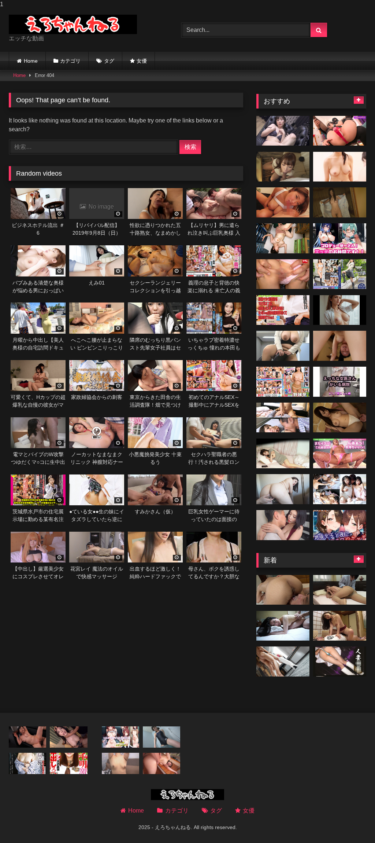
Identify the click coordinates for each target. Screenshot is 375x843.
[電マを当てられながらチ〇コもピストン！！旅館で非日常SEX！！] (339, 626)
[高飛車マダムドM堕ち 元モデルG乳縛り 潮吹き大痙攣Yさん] (282, 489)
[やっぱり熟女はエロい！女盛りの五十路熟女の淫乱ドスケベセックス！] (282, 590)
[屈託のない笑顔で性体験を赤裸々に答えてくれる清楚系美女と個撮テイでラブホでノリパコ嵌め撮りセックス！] (339, 418)
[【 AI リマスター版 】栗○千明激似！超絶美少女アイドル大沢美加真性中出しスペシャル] (68, 763)
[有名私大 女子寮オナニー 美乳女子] (282, 454)
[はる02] (339, 661)
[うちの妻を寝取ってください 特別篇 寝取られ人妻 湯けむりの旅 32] (27, 763)
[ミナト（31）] (282, 238)
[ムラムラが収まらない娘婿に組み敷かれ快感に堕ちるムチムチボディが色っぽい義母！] (339, 590)
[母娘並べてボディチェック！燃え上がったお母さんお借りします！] (120, 763)
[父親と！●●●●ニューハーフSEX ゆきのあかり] (282, 418)
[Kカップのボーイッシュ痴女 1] (282, 202)
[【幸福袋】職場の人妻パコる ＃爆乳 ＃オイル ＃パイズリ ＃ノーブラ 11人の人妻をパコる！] (282, 167)
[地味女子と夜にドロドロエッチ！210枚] (339, 525)
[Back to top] (352, 822)
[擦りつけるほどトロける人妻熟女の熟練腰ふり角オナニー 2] (282, 346)
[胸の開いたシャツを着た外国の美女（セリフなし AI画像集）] (339, 310)
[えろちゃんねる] (84, 24)
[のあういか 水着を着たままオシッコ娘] (161, 737)
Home (31, 61)
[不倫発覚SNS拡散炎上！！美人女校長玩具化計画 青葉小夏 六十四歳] (27, 737)
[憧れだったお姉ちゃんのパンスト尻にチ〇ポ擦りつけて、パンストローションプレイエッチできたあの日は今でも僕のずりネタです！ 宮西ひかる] (339, 346)
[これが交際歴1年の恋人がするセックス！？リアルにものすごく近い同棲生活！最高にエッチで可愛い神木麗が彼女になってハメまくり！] (161, 763)
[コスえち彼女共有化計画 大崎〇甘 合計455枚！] (120, 737)
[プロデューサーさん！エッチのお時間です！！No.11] (339, 238)
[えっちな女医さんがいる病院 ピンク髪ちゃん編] (339, 382)
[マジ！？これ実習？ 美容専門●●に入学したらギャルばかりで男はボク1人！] (339, 167)
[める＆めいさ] (339, 489)
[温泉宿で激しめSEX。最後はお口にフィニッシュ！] (282, 626)
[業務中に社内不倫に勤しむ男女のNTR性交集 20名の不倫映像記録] (282, 525)
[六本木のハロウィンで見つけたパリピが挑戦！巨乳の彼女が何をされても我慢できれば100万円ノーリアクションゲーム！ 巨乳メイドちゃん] (339, 131)
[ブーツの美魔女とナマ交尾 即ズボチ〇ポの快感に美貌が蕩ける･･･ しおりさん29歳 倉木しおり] (339, 274)
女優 (142, 61)
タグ (109, 61)
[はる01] (282, 661)
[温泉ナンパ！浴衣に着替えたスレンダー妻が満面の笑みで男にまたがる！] (339, 202)
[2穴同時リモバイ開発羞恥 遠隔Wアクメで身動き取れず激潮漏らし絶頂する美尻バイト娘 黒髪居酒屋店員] (282, 274)
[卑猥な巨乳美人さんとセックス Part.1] (68, 737)
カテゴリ (70, 61)
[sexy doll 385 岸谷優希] (282, 131)
